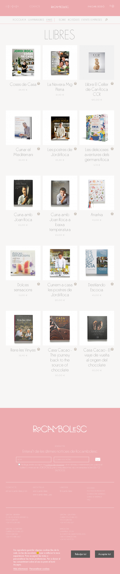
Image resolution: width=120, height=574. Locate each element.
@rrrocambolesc (40, 491)
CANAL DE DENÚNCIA (94, 497)
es (7, 7)
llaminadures (36, 20)
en (14, 7)
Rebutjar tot (80, 554)
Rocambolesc (66, 491)
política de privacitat (54, 464)
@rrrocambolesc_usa (42, 494)
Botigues (73, 20)
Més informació (20, 568)
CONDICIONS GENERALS (96, 494)
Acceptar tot (104, 554)
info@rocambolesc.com (16, 491)
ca (10, 7)
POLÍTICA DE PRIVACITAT (96, 491)
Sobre (62, 20)
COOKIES (91, 488)
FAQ (88, 500)
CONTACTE (35, 6)
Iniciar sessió (96, 7)
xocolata (19, 20)
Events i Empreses (92, 20)
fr (18, 7)
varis (49, 20)
